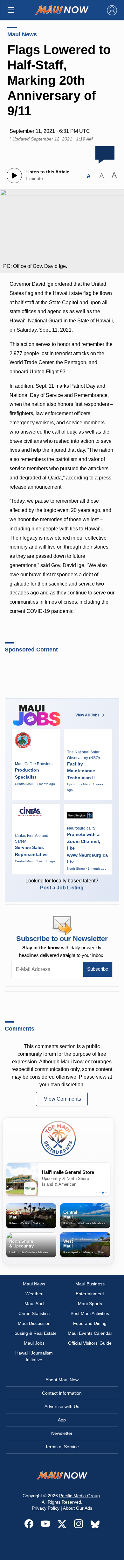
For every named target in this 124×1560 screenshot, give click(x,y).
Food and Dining (90, 1323)
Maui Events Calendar (90, 1333)
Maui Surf (34, 1303)
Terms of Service (62, 1446)
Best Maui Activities (90, 1313)
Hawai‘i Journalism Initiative (34, 1356)
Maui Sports (90, 1303)
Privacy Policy (45, 1508)
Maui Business (90, 1283)
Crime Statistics (34, 1313)
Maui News (22, 34)
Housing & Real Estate (34, 1333)
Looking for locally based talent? (61, 884)
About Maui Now (62, 1379)
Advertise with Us (62, 1406)
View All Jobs (87, 715)
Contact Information (62, 1393)
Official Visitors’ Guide (90, 1343)
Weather (34, 1293)
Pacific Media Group (79, 1495)
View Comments (62, 1099)
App (62, 1419)
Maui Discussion (34, 1323)
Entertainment (90, 1293)
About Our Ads (77, 1508)
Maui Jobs (34, 1343)
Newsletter (61, 1433)
